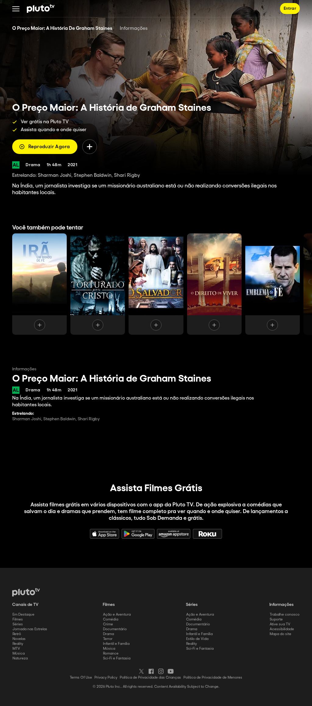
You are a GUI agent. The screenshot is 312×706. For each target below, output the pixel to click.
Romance (111, 653)
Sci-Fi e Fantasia (116, 658)
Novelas (19, 639)
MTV (16, 649)
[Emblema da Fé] (272, 284)
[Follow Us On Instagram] (161, 671)
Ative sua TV (280, 624)
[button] (16, 8)
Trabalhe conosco (285, 615)
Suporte (276, 619)
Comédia (110, 619)
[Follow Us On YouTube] (171, 671)
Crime (108, 624)
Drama (108, 634)
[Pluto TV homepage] (26, 592)
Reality (17, 644)
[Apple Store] (104, 534)
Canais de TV (25, 604)
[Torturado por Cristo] (97, 284)
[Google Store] (138, 534)
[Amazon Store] (173, 534)
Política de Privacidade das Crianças (150, 678)
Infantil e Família (116, 644)
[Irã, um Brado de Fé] (39, 284)
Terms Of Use (81, 678)
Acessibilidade (282, 629)
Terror (107, 639)
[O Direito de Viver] (214, 284)
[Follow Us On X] (141, 671)
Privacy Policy (105, 678)
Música (18, 653)
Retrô (16, 634)
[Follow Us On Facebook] (151, 671)
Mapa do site (280, 634)
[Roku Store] (207, 534)
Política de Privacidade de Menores (212, 678)
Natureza (20, 658)
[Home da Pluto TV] (41, 8)
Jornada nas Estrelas (29, 629)
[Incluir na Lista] (89, 146)
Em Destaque (23, 615)
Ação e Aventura (117, 615)
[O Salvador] (156, 284)
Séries (17, 624)
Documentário (115, 629)
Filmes (17, 619)
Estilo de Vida (197, 639)
